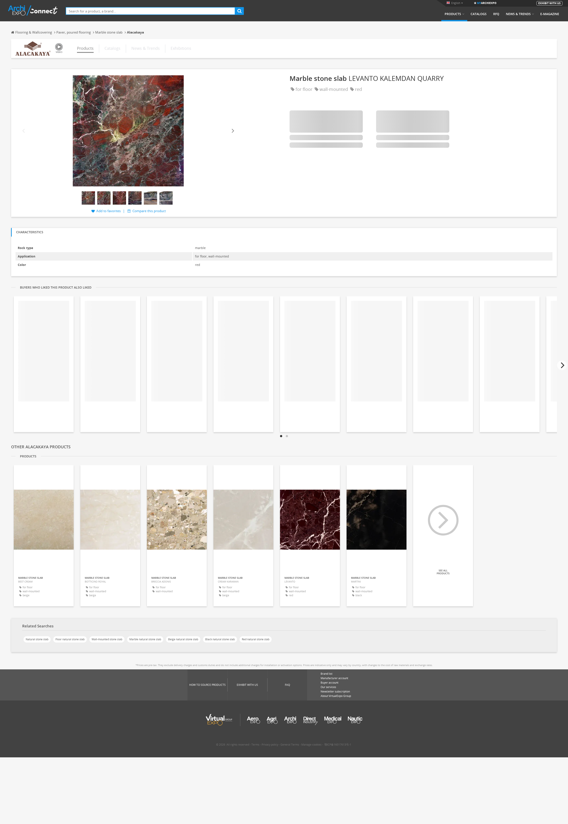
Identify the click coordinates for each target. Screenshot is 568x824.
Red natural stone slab (255, 639)
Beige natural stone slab (183, 639)
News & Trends (518, 14)
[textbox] (150, 11)
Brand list (326, 674)
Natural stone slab (37, 639)
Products (453, 14)
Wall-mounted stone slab (107, 639)
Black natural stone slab (220, 639)
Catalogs (479, 14)
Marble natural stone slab (145, 639)
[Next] (232, 131)
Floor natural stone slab (70, 639)
